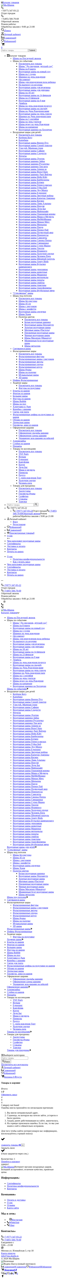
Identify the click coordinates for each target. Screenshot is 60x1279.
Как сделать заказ (21, 562)
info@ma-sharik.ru (9, 1256)
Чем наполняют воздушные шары (23, 541)
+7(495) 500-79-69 (12, 591)
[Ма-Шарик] (7, 1167)
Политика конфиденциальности (29, 559)
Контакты (12, 549)
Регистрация (19, 524)
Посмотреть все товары (30, 63)
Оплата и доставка (16, 1200)
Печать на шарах (15, 551)
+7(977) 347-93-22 (24, 511)
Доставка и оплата (16, 546)
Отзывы (11, 1205)
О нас (10, 535)
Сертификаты (14, 543)
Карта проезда (8, 1253)
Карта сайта (13, 1208)
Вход (15, 522)
